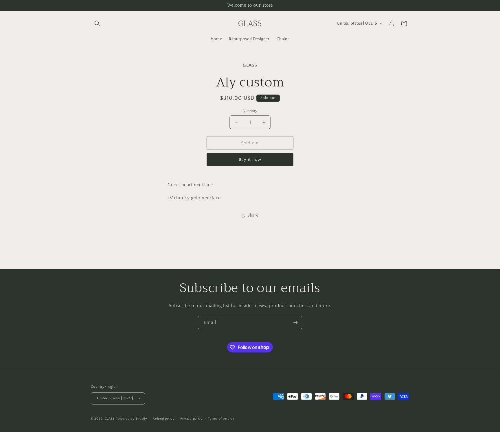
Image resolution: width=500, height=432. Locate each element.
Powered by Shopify (131, 418)
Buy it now (250, 159)
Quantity (249, 111)
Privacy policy (191, 418)
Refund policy (163, 418)
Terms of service (221, 418)
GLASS (110, 418)
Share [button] (252, 215)
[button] (97, 23)
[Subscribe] (295, 322)
